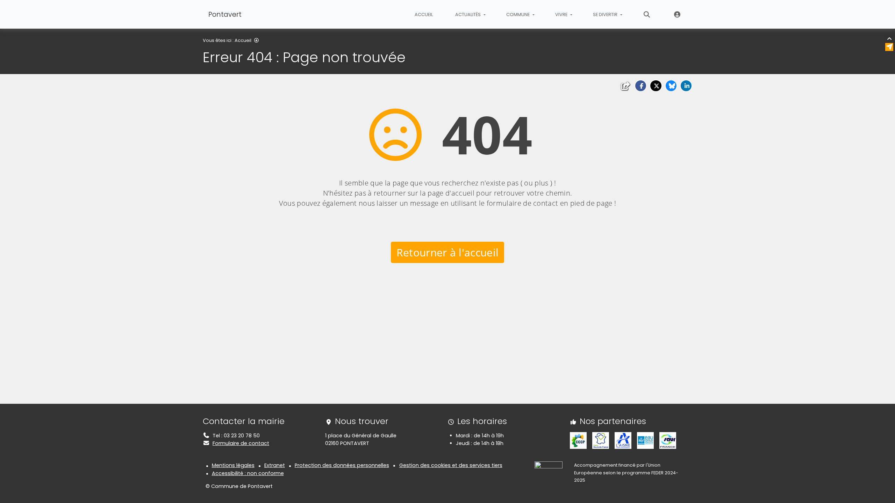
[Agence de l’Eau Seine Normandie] (645, 440)
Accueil (424, 14)
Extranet (677, 14)
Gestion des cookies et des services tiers (450, 465)
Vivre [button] (561, 14)
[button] (641, 86)
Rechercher (647, 14)
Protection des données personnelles (342, 465)
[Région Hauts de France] (600, 440)
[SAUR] (667, 440)
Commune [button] (518, 14)
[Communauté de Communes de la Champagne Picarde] (578, 440)
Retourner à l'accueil (447, 252)
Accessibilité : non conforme (248, 473)
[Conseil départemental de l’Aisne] (623, 440)
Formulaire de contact (241, 443)
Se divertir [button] (605, 14)
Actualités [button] (468, 14)
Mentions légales (233, 465)
